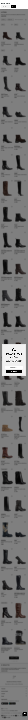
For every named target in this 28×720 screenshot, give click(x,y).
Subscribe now (14, 371)
